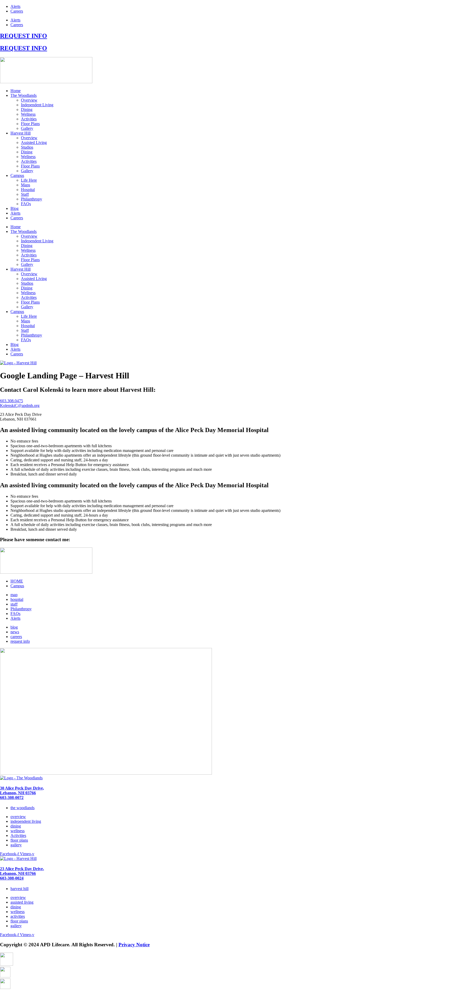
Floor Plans (30, 123)
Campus (17, 175)
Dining (26, 109)
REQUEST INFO (23, 35)
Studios (27, 147)
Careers (16, 11)
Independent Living (37, 105)
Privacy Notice (134, 944)
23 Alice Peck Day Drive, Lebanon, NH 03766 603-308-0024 (22, 873)
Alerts (15, 6)
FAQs (26, 204)
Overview (29, 100)
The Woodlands (23, 95)
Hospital (28, 189)
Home (15, 90)
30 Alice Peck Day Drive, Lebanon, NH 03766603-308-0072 (22, 793)
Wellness (28, 114)
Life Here (29, 180)
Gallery (27, 128)
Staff (25, 194)
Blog (14, 208)
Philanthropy (31, 199)
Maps (25, 185)
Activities (29, 119)
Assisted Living (34, 142)
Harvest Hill (20, 133)
